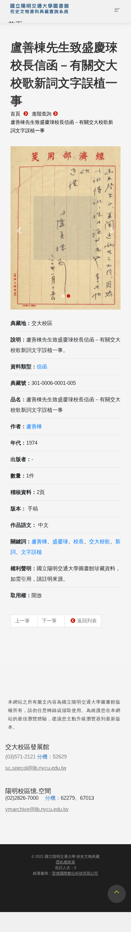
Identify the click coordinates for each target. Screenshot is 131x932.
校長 (78, 541)
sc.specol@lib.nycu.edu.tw (35, 768)
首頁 (15, 113)
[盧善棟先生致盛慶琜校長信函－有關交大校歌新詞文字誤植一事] (65, 228)
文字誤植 (31, 552)
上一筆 (22, 620)
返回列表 (87, 620)
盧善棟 (34, 426)
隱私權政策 (65, 862)
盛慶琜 (60, 541)
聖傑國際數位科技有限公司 (75, 873)
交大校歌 (99, 541)
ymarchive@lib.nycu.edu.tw (36, 809)
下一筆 (49, 620)
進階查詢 (41, 113)
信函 (42, 366)
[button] (18, 230)
